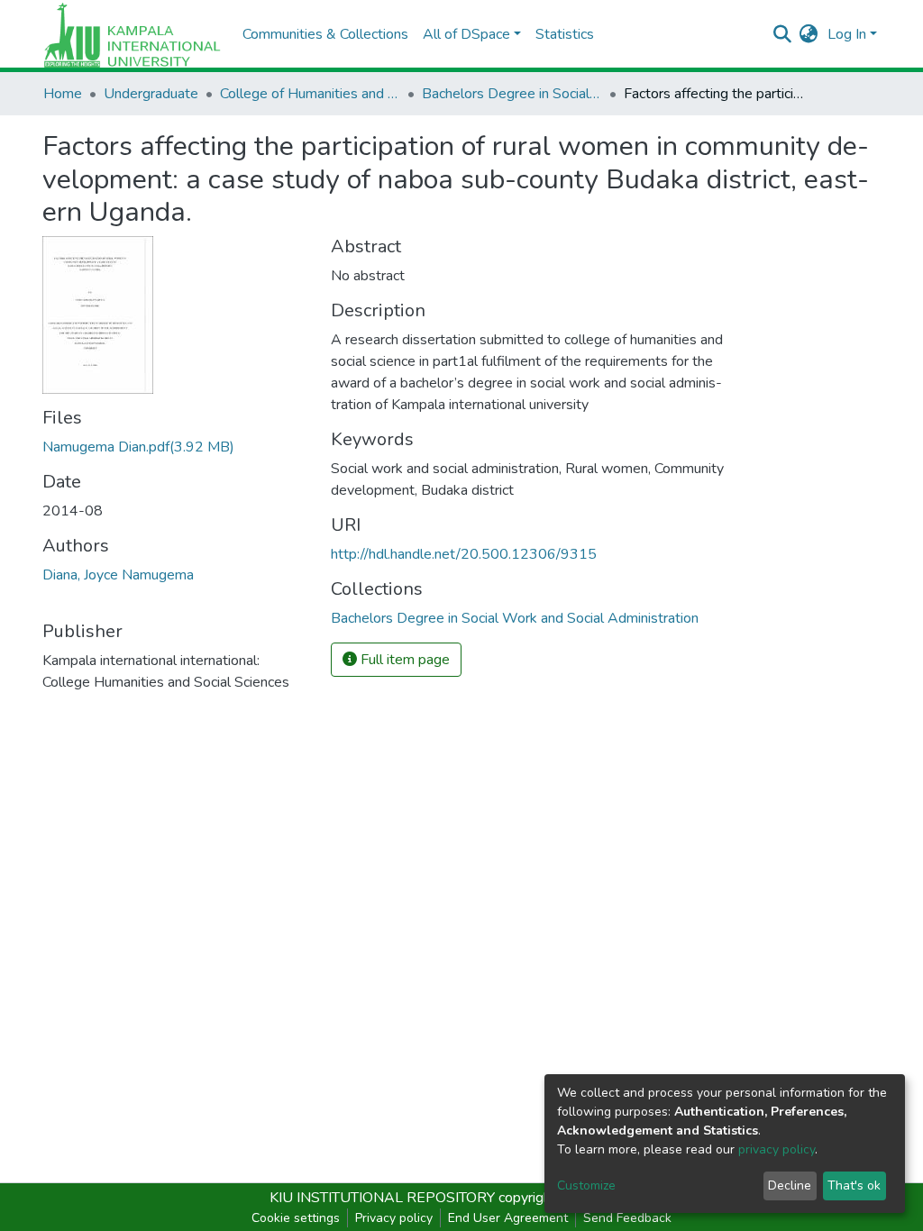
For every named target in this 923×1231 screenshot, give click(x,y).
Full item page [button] (403, 660)
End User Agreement (508, 1217)
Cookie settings (295, 1217)
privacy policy (776, 1149)
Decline (789, 1185)
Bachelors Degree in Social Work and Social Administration (512, 94)
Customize (586, 1185)
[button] (809, 34)
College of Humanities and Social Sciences (310, 94)
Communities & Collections (325, 34)
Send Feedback (627, 1217)
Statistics (564, 34)
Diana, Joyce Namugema (118, 575)
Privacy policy (394, 1217)
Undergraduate (151, 94)
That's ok (854, 1185)
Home (62, 94)
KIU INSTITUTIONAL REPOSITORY (382, 1198)
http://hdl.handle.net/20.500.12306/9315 (464, 554)
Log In (846, 34)
